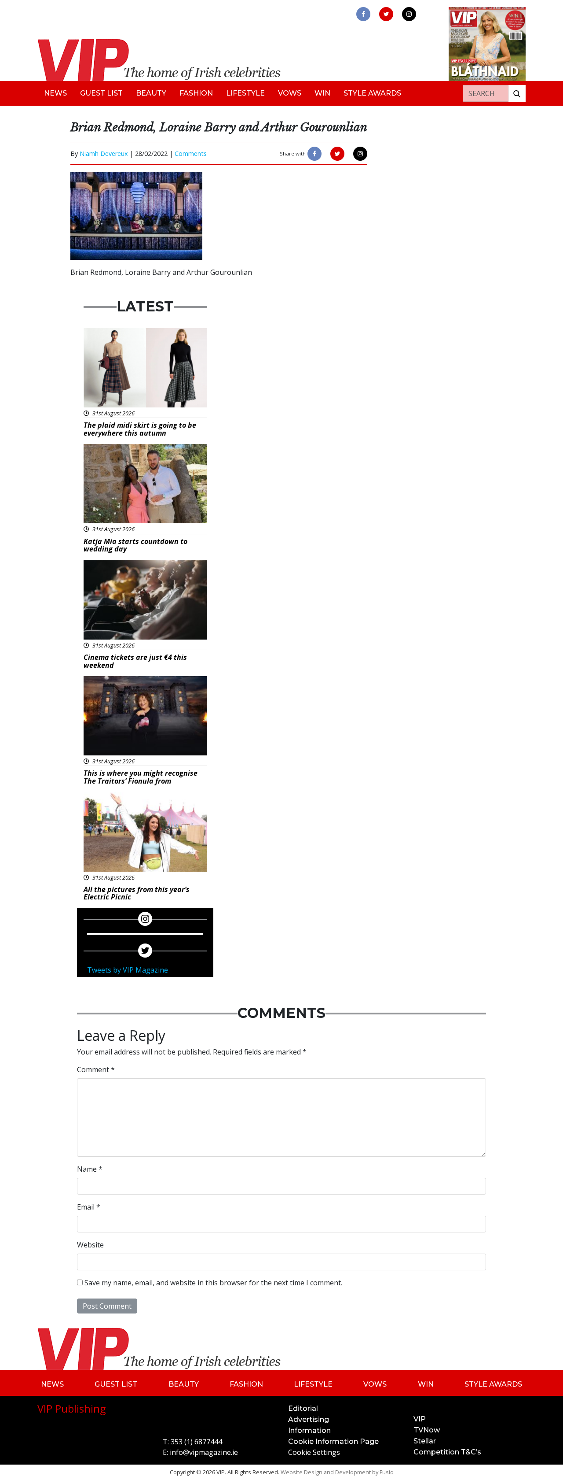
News (55, 93)
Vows (289, 93)
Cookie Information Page (333, 1441)
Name (89, 1169)
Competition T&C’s (447, 1452)
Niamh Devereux (104, 153)
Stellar (424, 1441)
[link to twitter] (386, 14)
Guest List (101, 93)
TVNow (426, 1430)
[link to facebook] (363, 14)
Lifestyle (245, 93)
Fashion (196, 93)
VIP (419, 1419)
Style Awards (372, 93)
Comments (191, 153)
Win (322, 93)
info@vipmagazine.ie (204, 1452)
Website (90, 1245)
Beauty (151, 93)
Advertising (308, 1419)
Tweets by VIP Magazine (127, 970)
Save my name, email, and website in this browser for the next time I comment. (213, 1283)
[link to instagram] (409, 14)
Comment (96, 1069)
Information (309, 1430)
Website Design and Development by (337, 1472)
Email (88, 1207)
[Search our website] (517, 93)
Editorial (303, 1408)
